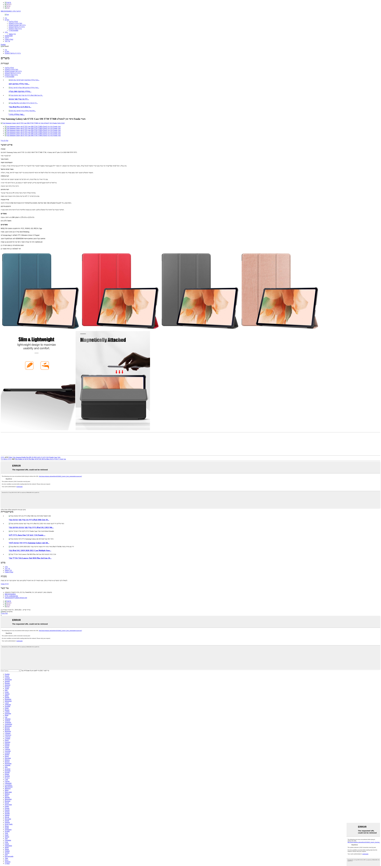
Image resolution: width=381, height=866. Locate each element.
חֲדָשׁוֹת (7, 37)
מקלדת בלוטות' (13, 21)
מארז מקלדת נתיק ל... (17, 114)
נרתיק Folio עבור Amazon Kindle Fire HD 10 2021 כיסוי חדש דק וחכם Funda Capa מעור (30, 457)
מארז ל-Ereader (13, 30)
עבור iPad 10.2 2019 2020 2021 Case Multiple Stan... (30, 550)
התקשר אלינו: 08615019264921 (11, 11)
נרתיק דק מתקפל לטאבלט (17, 27)
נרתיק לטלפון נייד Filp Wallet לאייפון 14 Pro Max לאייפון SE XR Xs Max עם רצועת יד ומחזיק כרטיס (33, 459)
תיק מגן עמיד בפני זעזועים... (19, 99)
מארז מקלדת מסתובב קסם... (19, 84)
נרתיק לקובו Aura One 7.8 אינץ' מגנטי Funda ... (27, 535)
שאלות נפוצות (9, 39)
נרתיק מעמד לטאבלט (15, 28)
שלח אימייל (4, 613)
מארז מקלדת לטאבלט (15, 23)
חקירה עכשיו (5, 584)
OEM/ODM (9, 36)
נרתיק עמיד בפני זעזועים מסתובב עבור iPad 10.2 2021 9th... (31, 527)
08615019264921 (10, 594)
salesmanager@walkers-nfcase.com (16, 598)
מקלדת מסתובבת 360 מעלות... (20, 91)
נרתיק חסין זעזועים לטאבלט (17, 25)
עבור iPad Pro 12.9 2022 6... (20, 107)
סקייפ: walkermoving (11, 596)
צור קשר (7, 41)
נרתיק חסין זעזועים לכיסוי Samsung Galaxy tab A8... (29, 543)
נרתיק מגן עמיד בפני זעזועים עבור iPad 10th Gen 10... (29, 520)
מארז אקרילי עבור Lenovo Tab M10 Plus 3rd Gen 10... (30, 558)
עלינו (6, 32)
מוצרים (7, 20)
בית (6, 18)
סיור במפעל (12, 34)
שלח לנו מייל (4, 140)
